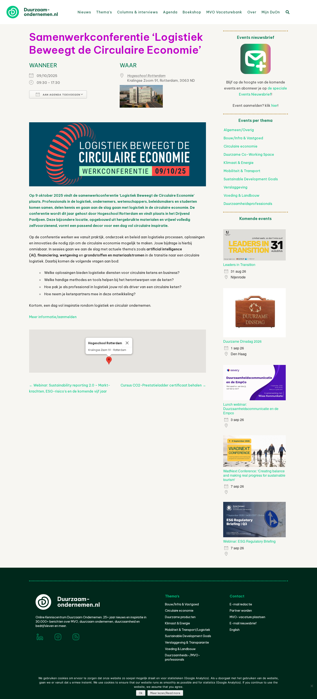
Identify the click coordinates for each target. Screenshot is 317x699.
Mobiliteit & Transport (242, 171)
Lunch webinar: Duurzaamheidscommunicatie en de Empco (250, 408)
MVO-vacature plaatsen (247, 617)
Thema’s (104, 12)
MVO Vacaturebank (224, 12)
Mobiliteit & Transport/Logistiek (187, 630)
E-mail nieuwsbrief (243, 623)
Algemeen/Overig (239, 130)
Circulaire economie (240, 146)
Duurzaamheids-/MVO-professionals (182, 657)
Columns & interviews (137, 12)
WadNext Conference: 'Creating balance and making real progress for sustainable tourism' (254, 475)
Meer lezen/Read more (165, 693)
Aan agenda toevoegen (61, 94)
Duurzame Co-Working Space (249, 154)
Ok (141, 693)
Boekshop (192, 12)
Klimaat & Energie (239, 162)
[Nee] (311, 686)
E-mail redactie (241, 604)
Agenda (170, 12)
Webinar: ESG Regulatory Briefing (249, 541)
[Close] (127, 343)
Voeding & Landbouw (241, 195)
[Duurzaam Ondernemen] (38, 12)
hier (274, 105)
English (235, 630)
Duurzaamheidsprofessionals (248, 203)
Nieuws (84, 12)
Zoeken (287, 12)
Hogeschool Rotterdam (146, 76)
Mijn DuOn (271, 12)
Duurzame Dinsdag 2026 (242, 341)
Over (251, 12)
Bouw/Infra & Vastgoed (243, 138)
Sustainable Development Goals (251, 179)
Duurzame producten (180, 617)
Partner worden (241, 611)
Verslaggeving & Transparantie (187, 642)
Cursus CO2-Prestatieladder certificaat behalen (163, 385)
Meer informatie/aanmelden (53, 317)
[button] (109, 360)
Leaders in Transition (239, 264)
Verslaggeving (235, 187)
